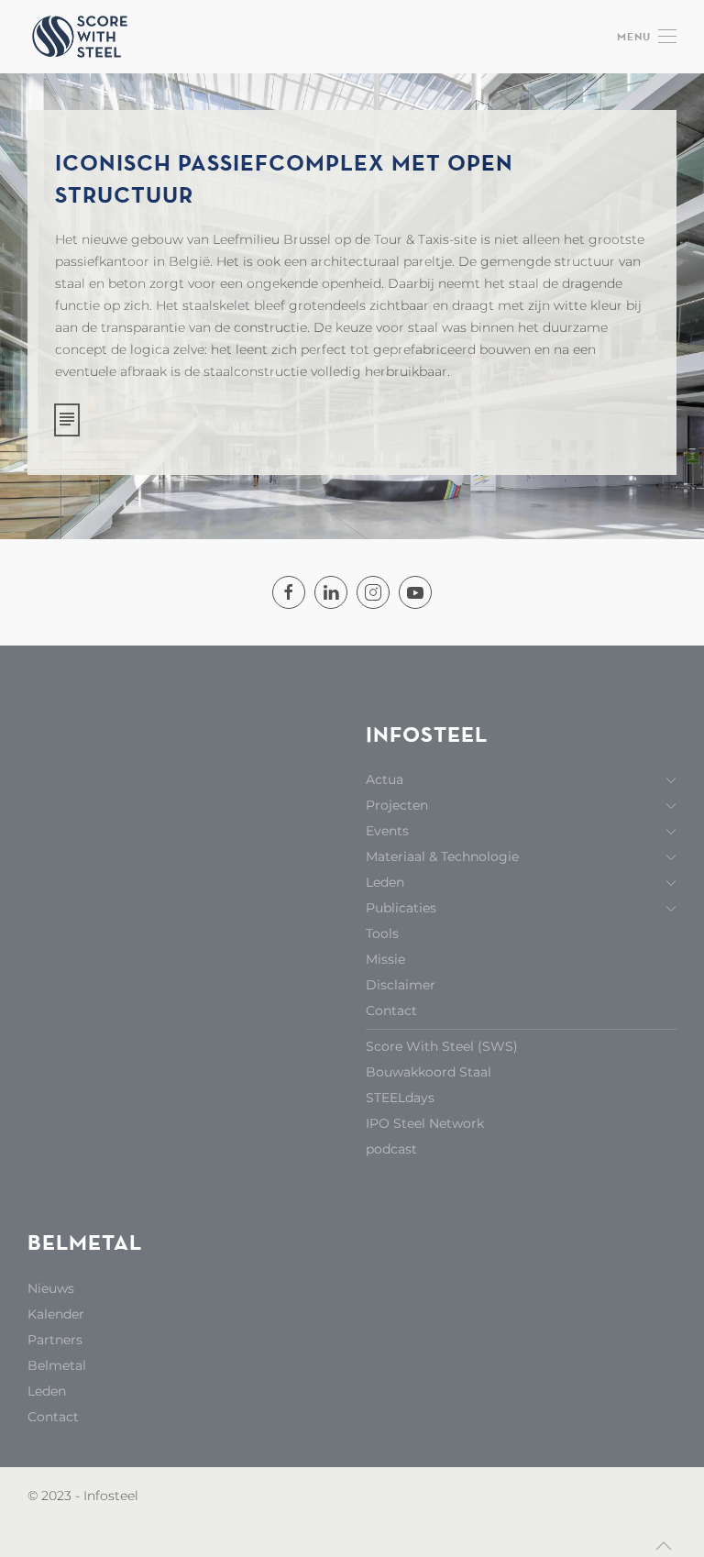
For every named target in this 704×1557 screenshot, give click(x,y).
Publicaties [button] (401, 908)
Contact (391, 1010)
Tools (382, 933)
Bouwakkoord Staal (428, 1072)
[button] (646, 36)
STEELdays (400, 1097)
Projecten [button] (397, 805)
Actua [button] (384, 779)
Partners (55, 1339)
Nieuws (51, 1288)
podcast (391, 1149)
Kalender (56, 1314)
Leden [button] (385, 882)
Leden (47, 1391)
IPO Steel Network (425, 1123)
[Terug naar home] (83, 36)
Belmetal (57, 1365)
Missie (385, 959)
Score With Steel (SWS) (442, 1046)
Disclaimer (400, 985)
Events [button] (387, 831)
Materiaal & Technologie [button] (442, 856)
